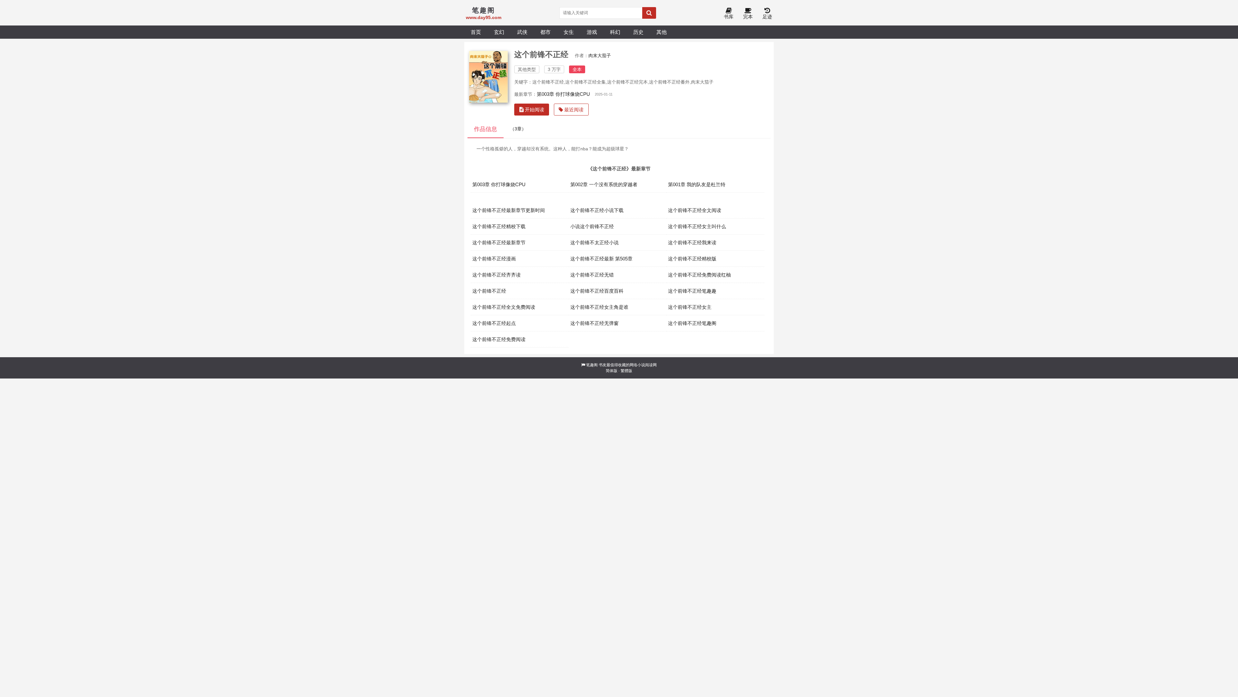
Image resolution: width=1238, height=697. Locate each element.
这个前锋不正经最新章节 (499, 242)
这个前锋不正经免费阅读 (499, 339)
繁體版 (626, 371)
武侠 (522, 32)
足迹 (767, 16)
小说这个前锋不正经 (592, 226)
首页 (476, 32)
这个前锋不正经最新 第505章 (601, 258)
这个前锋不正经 (489, 291)
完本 (748, 16)
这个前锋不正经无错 (592, 275)
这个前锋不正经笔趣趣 (692, 291)
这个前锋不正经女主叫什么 (697, 226)
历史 (638, 32)
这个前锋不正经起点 (494, 323)
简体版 (611, 371)
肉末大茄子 (599, 55)
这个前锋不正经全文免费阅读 (503, 307)
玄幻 (499, 32)
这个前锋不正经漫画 (494, 258)
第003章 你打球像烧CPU (563, 94)
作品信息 (485, 129)
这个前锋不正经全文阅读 (694, 210)
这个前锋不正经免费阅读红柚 (699, 275)
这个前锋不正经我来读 (692, 242)
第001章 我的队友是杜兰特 (696, 184)
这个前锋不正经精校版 (692, 258)
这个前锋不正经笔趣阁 (692, 323)
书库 (728, 16)
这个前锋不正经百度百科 (597, 291)
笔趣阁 (592, 365)
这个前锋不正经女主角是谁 (599, 307)
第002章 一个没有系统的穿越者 (603, 184)
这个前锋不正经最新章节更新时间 (508, 210)
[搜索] (649, 13)
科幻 (615, 32)
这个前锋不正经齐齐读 (496, 275)
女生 (569, 32)
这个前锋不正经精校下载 (499, 226)
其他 (661, 32)
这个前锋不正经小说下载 (597, 210)
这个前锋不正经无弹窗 (594, 323)
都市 (545, 32)
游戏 (592, 32)
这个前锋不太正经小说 (594, 242)
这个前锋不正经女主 (690, 307)
